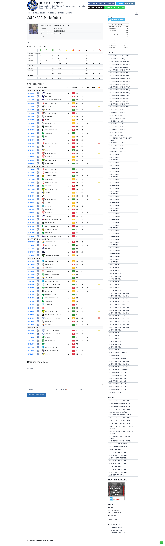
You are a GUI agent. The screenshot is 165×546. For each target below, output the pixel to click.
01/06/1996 (31, 271)
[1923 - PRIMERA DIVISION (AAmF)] (123, 75)
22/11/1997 (31, 219)
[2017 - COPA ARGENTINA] (123, 466)
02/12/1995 (31, 291)
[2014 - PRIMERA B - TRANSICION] (123, 352)
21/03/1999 (31, 130)
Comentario (30, 368)
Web (81, 390)
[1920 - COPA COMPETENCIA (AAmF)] (123, 409)
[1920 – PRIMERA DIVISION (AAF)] (123, 67)
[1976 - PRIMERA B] (123, 230)
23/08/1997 (31, 236)
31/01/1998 (31, 196)
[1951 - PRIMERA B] (123, 160)
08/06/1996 (31, 268)
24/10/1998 (31, 157)
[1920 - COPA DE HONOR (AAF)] (123, 412)
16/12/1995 (31, 284)
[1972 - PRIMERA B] (123, 219)
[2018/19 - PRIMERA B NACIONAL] (123, 367)
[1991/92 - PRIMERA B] (123, 279)
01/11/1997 (31, 233)
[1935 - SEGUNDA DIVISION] (123, 109)
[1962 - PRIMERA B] (123, 191)
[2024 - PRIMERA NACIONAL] (123, 384)
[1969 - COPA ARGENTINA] (123, 449)
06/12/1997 (31, 209)
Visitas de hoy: (115, 530)
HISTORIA (36, 13)
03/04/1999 (31, 123)
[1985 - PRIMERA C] (123, 259)
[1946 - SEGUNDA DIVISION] (123, 145)
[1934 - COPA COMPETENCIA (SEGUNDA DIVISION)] (123, 427)
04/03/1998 (31, 176)
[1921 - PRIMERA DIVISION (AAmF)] (123, 70)
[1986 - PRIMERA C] (123, 262)
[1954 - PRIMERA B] (123, 168)
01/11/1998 (31, 153)
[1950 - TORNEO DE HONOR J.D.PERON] (123, 441)
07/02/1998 (31, 193)
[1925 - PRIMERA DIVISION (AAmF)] (123, 81)
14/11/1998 (31, 147)
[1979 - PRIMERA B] (123, 239)
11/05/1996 (31, 274)
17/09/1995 (31, 325)
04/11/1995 (31, 305)
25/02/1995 (31, 344)
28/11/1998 (31, 143)
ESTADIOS (61, 13)
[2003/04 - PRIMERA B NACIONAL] (123, 313)
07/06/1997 (31, 242)
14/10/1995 (31, 315)
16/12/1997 (31, 203)
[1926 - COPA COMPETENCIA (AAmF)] (123, 420)
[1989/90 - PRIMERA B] (123, 273)
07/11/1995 (31, 301)
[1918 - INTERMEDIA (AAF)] (123, 58)
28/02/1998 (31, 179)
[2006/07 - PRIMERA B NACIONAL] (123, 321)
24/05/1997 (31, 249)
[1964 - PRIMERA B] (123, 196)
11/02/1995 (31, 351)
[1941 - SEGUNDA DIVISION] (123, 126)
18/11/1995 (31, 298)
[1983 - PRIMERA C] (123, 250)
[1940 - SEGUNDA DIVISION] (123, 124)
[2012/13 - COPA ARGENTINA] (123, 455)
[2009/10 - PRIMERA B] (123, 330)
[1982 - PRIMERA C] (123, 248)
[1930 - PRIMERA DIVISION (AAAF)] (123, 95)
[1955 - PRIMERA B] (123, 171)
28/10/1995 (31, 308)
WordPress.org (112, 515)
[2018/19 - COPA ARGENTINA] (123, 472)
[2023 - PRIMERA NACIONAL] (123, 381)
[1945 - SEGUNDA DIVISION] (123, 143)
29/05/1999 (31, 96)
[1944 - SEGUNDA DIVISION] (123, 135)
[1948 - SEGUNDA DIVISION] (123, 151)
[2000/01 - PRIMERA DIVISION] (123, 304)
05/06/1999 (31, 93)
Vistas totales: (115, 533)
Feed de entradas (113, 510)
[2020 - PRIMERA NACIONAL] (123, 372)
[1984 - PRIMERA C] (123, 256)
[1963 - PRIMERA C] (123, 194)
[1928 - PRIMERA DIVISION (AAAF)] (123, 90)
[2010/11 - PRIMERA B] (123, 335)
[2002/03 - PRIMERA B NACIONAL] (123, 310)
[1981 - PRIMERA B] (123, 245)
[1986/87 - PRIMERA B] (123, 265)
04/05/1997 (31, 255)
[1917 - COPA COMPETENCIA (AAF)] (123, 400)
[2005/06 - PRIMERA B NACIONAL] (123, 318)
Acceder (110, 508)
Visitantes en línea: (117, 528)
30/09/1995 (31, 318)
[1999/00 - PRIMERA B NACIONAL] (123, 301)
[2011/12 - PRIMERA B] (123, 338)
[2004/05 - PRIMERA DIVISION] (123, 316)
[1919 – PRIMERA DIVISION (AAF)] (123, 61)
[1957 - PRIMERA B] (123, 177)
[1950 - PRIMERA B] (123, 157)
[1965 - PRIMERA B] (123, 199)
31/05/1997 (31, 245)
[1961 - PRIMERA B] (123, 188)
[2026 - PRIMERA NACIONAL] (123, 389)
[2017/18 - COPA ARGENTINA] (123, 469)
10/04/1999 (31, 116)
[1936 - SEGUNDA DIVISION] (123, 112)
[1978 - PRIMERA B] (123, 236)
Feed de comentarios (114, 513)
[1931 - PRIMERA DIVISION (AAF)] (123, 98)
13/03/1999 (31, 137)
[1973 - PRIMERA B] (123, 222)
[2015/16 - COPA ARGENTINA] (123, 463)
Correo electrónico (60, 390)
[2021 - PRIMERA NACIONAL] (123, 375)
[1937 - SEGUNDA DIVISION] (123, 115)
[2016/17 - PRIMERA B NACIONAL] (123, 361)
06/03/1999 (31, 140)
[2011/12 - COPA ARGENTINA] (123, 452)
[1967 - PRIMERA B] (123, 205)
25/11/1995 (31, 294)
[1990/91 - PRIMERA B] (123, 276)
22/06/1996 (31, 264)
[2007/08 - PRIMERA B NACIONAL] (123, 324)
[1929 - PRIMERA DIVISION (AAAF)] (123, 92)
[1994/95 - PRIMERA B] (123, 287)
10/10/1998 (31, 163)
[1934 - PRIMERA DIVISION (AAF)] (123, 107)
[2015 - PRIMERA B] (123, 355)
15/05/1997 (31, 252)
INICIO (30, 13)
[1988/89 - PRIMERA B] (123, 270)
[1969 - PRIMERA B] (123, 211)
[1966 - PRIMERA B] (123, 202)
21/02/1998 (31, 182)
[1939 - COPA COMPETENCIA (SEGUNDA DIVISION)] (123, 432)
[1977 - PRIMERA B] (123, 233)
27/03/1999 (31, 126)
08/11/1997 (31, 229)
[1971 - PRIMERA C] (123, 216)
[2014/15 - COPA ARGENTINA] (123, 461)
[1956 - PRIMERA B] (123, 174)
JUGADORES (68, 13)
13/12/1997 (31, 206)
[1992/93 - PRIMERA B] (123, 282)
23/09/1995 (31, 321)
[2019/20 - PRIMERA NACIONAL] (123, 369)
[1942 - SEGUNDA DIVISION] (123, 129)
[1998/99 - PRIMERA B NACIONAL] (123, 299)
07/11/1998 (31, 150)
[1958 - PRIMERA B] (123, 179)
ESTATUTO (43, 13)
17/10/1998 (31, 160)
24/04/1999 (31, 113)
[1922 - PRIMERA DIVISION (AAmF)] (123, 73)
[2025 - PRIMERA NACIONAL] (123, 386)
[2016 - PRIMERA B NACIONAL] (123, 358)
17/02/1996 (31, 278)
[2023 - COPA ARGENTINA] (123, 475)
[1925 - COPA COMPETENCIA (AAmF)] (123, 417)
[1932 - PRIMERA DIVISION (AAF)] (123, 101)
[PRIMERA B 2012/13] (123, 392)
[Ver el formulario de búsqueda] (136, 13)
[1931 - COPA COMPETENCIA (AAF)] (123, 423)
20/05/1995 (31, 340)
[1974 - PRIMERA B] (123, 225)
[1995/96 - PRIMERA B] (123, 290)
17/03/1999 (31, 133)
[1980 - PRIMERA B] (123, 242)
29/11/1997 (31, 216)
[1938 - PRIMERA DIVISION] (123, 118)
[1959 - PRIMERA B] (123, 182)
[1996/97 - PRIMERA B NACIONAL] (123, 293)
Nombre (31, 390)
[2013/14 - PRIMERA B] (123, 350)
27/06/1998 (31, 169)
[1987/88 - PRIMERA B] (123, 267)
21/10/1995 (31, 311)
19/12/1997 (31, 199)
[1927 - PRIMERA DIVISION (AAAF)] (123, 87)
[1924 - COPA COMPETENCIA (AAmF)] (123, 415)
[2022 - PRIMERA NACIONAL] (123, 378)
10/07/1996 (31, 261)
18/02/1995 (31, 347)
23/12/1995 (31, 281)
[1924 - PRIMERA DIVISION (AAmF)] (123, 78)
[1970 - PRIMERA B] (123, 213)
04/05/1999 (31, 110)
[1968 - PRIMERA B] (123, 208)
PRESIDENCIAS (52, 13)
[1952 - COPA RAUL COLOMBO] (123, 444)
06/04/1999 (31, 120)
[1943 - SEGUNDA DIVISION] (123, 132)
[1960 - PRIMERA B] (123, 185)
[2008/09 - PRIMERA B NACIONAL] (123, 327)
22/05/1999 (31, 100)
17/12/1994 (31, 354)
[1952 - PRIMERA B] (123, 162)
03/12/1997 (31, 213)
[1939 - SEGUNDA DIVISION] (123, 121)
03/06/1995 (31, 334)
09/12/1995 (31, 288)
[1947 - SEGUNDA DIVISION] (123, 148)
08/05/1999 (31, 106)
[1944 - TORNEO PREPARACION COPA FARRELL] (123, 139)
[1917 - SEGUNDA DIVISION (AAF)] (123, 56)
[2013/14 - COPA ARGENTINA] (123, 458)
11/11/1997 (31, 226)
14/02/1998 (31, 186)
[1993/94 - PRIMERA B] (123, 284)
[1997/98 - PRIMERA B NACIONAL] (123, 296)
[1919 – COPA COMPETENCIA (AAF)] (123, 406)
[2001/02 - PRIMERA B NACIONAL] (123, 307)
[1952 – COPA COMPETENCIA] (123, 446)
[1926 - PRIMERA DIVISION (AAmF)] (123, 84)
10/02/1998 (31, 189)
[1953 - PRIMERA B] (123, 165)
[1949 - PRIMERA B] (123, 154)
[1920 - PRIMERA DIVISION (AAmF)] (123, 64)
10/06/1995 (31, 330)
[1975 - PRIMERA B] (123, 228)
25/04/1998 (31, 172)
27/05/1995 (31, 337)
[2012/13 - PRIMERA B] (123, 341)
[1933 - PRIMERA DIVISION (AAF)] (123, 104)
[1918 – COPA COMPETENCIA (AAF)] (123, 403)
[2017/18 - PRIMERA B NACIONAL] (123, 364)
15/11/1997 (31, 223)
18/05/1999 (31, 103)
